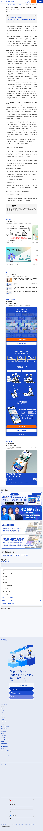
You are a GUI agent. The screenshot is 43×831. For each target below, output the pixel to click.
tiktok (13, 804)
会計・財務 (5, 576)
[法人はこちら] (40, 1)
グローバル (20, 4)
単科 (16, 693)
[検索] (25, 1)
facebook (14, 815)
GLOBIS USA (3, 786)
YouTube (14, 800)
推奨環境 (17, 824)
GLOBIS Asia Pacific (4, 773)
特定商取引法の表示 (27, 824)
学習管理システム (3, 741)
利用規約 (5, 824)
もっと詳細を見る (21, 343)
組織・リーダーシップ (7, 573)
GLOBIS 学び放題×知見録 (5, 726)
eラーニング (3, 737)
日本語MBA (2, 708)
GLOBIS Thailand (3, 784)
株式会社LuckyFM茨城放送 (5, 795)
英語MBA (2, 715)
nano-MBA (3, 717)
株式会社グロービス (4, 766)
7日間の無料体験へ (21, 339)
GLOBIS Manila (3, 782)
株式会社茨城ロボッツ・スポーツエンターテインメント (9, 793)
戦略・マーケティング (7, 571)
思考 (4, 568)
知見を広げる (9, 4)
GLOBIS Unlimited (3, 728)
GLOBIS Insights (3, 752)
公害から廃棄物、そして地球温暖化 (15, 17)
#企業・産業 (8, 11)
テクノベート (5, 588)
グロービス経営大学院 (7, 585)
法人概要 (2, 824)
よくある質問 (21, 824)
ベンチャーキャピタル (4, 757)
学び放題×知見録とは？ (4, 561)
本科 (16, 689)
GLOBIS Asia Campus (4, 775)
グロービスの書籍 (3, 748)
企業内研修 (2, 733)
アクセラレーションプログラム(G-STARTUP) (7, 759)
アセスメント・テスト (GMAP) (5, 739)
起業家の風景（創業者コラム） (8, 603)
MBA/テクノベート (15, 4)
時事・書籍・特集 (6, 591)
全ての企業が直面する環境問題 (14, 22)
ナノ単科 (14, 697)
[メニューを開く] (1, 1)
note (13, 819)
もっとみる (8, 212)
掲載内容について (34, 824)
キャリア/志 (5, 594)
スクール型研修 (3, 735)
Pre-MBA (3, 719)
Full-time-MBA (4, 721)
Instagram (14, 808)
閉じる (35, 15)
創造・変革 (5, 582)
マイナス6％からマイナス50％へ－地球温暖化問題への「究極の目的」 (22, 19)
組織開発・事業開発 (4, 743)
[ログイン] (28, 1)
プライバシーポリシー (11, 824)
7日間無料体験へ (33, 2)
